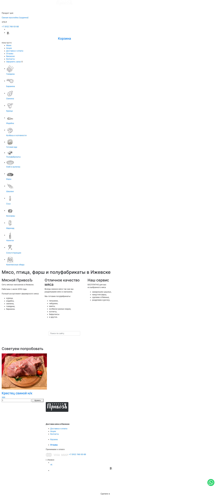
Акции (9, 48)
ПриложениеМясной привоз (111, 473)
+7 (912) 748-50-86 (10, 26)
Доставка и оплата (14, 51)
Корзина (54, 439)
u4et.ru (113, 494)
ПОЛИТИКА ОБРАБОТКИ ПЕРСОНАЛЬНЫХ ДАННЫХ (108, 485)
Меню (8, 45)
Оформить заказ (13, 62)
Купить (38, 400)
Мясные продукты (62, 415)
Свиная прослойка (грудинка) (15, 17)
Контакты (10, 59)
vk (51, 464)
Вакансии (10, 56)
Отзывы (9, 53)
